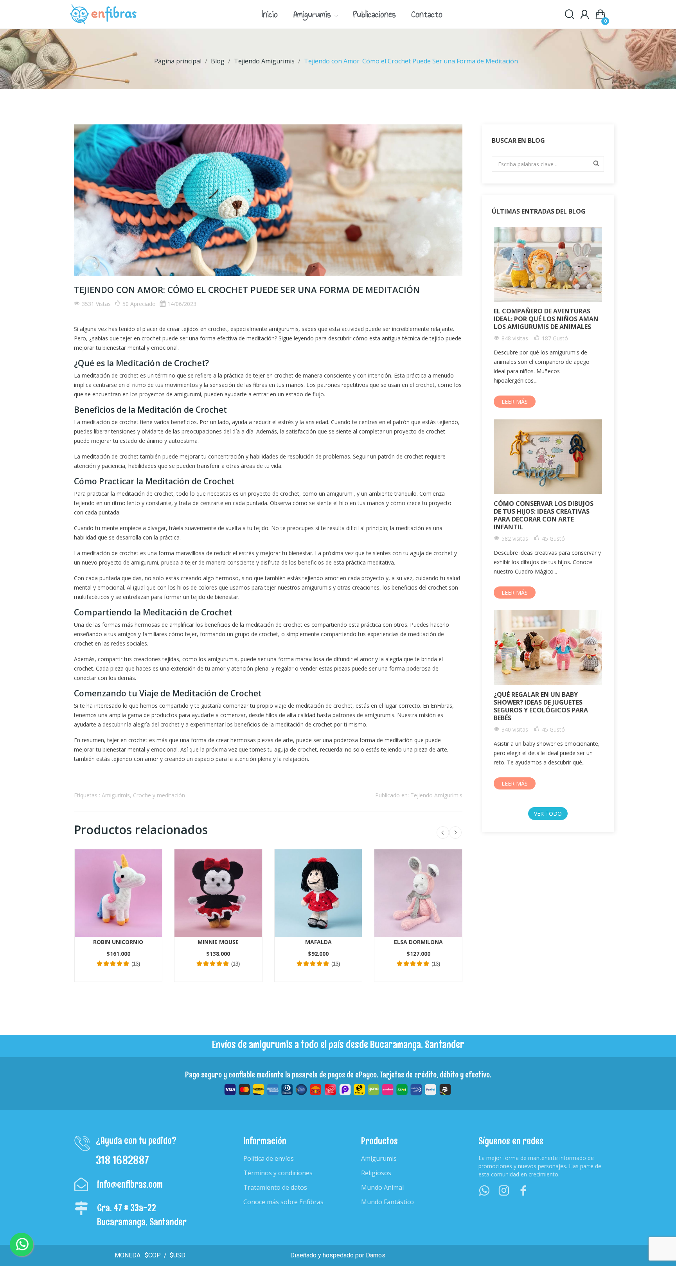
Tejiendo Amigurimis (436, 795)
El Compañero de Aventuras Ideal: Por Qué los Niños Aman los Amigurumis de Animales (546, 319)
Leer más (515, 401)
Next (455, 832)
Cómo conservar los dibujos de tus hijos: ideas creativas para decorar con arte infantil (543, 515)
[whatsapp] (484, 1191)
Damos (375, 1255)
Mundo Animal (382, 1187)
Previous (443, 832)
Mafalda (318, 942)
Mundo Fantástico (387, 1202)
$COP (152, 1255)
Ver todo (548, 813)
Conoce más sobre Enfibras (283, 1202)
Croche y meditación (159, 795)
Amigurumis (379, 1158)
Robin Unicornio (118, 942)
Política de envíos (268, 1158)
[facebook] (523, 1191)
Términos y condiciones (278, 1173)
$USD (176, 1255)
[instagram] (504, 1191)
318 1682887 (122, 1160)
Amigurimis (116, 795)
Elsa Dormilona (418, 942)
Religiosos (376, 1173)
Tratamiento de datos (275, 1187)
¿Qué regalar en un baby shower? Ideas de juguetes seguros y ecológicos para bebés (541, 706)
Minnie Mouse (218, 942)
